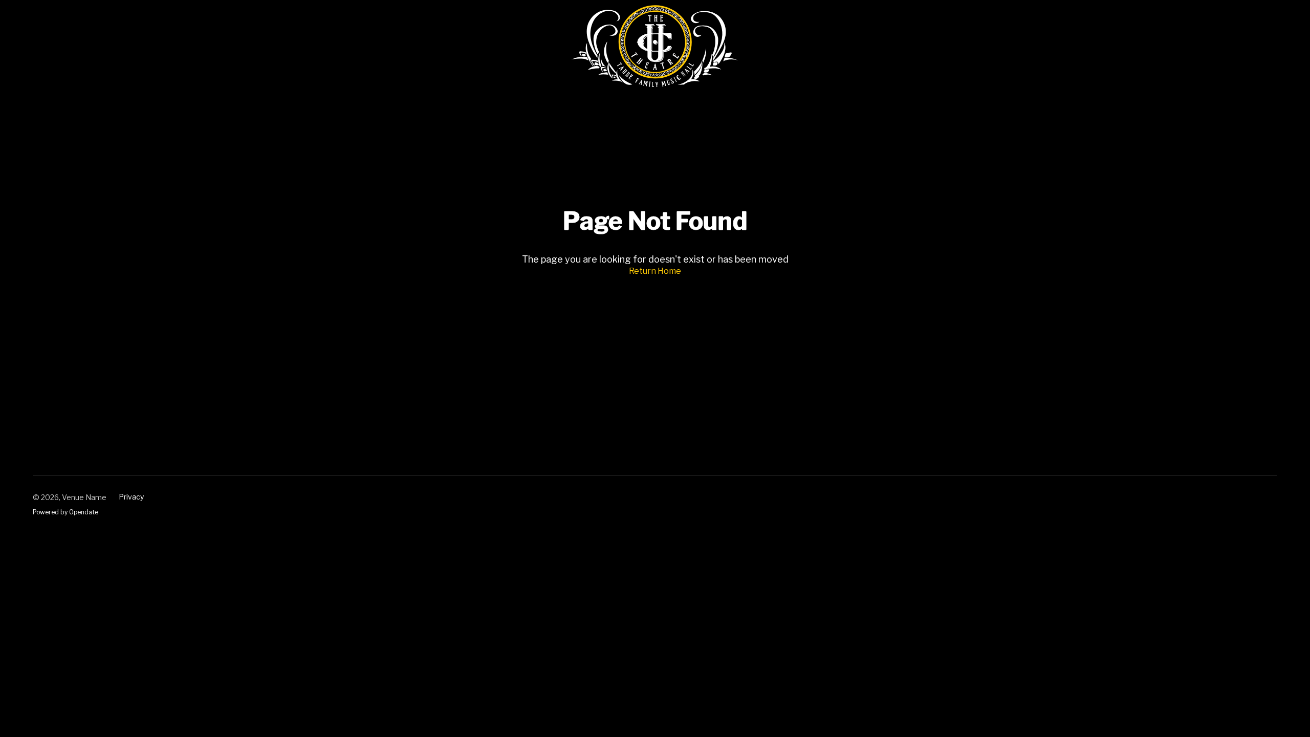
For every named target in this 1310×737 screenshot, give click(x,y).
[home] (655, 46)
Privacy (131, 496)
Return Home (655, 271)
